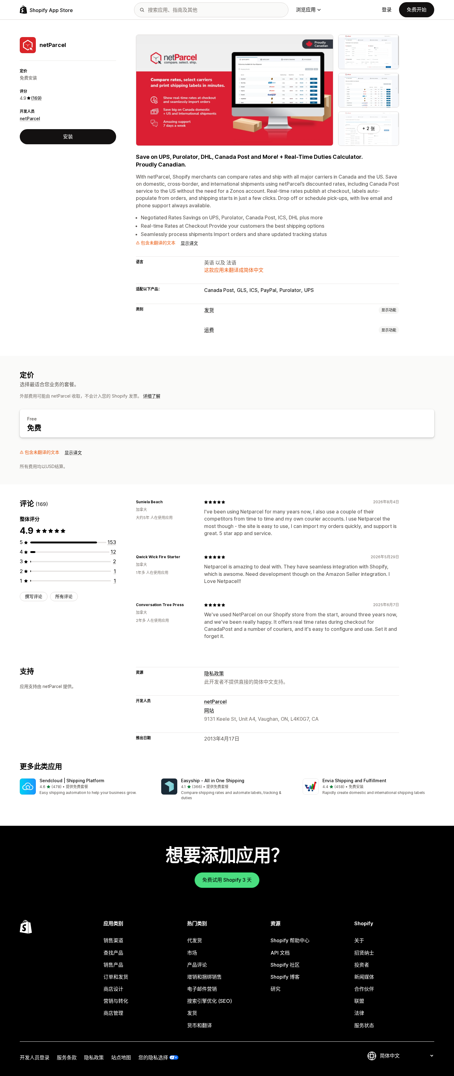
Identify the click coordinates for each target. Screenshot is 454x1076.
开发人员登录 (34, 1057)
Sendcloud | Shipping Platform (72, 780)
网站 (209, 710)
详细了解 (151, 396)
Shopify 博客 (285, 977)
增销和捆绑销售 (204, 977)
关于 (359, 940)
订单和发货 (115, 977)
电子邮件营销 (202, 989)
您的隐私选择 (153, 1057)
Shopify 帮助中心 (290, 940)
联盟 (359, 1001)
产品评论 (197, 965)
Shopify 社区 (285, 965)
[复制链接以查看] (166, 502)
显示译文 (189, 243)
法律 (359, 1013)
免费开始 (417, 9)
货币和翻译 (199, 1025)
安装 (68, 136)
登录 (387, 9)
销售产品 (113, 965)
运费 (209, 330)
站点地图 (121, 1057)
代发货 (194, 940)
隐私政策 (214, 673)
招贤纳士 (364, 953)
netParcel (30, 118)
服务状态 (364, 1025)
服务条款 (67, 1057)
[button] (85, 787)
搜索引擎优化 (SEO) (209, 1001)
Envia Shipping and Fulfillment (354, 780)
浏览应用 (306, 9)
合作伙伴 (364, 989)
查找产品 (113, 953)
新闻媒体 (364, 977)
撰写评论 (33, 596)
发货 (209, 310)
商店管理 (113, 1013)
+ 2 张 (368, 128)
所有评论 (64, 596)
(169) (36, 98)
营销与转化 (115, 1001)
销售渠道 (113, 940)
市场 (192, 953)
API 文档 (280, 953)
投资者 (361, 965)
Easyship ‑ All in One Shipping (212, 780)
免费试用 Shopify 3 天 (227, 880)
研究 (275, 989)
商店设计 (113, 989)
